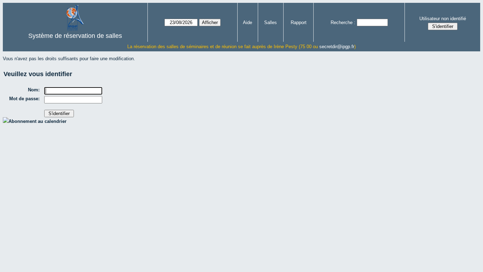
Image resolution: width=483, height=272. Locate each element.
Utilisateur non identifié (442, 18)
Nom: (34, 89)
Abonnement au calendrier (37, 121)
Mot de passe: (24, 98)
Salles (270, 22)
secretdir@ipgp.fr (336, 46)
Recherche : (343, 22)
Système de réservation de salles (75, 35)
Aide (247, 22)
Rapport (299, 22)
